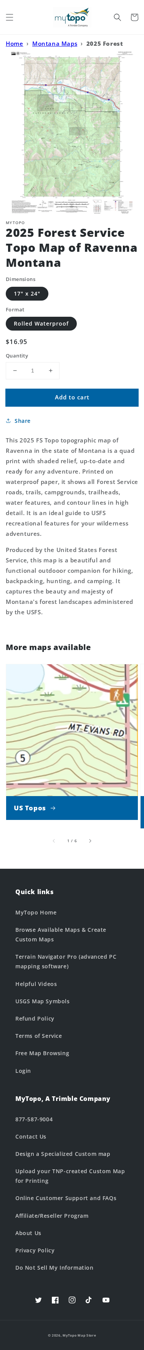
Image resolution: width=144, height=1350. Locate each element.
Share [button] (23, 420)
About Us (28, 1233)
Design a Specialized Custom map (63, 1153)
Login (23, 1070)
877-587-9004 (34, 1119)
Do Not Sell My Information (54, 1267)
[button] (9, 17)
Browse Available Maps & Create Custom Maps (60, 934)
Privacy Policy (35, 1250)
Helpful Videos (36, 984)
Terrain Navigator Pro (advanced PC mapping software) (65, 961)
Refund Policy (35, 1018)
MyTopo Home (36, 912)
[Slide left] (54, 841)
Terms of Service (38, 1035)
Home (14, 43)
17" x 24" (27, 293)
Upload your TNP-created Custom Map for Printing (70, 1175)
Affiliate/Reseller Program (52, 1215)
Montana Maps (54, 43)
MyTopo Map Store (79, 1335)
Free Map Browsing (42, 1053)
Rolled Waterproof (41, 323)
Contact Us (30, 1136)
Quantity (17, 355)
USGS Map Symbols (42, 1001)
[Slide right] (89, 841)
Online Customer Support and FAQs (65, 1198)
